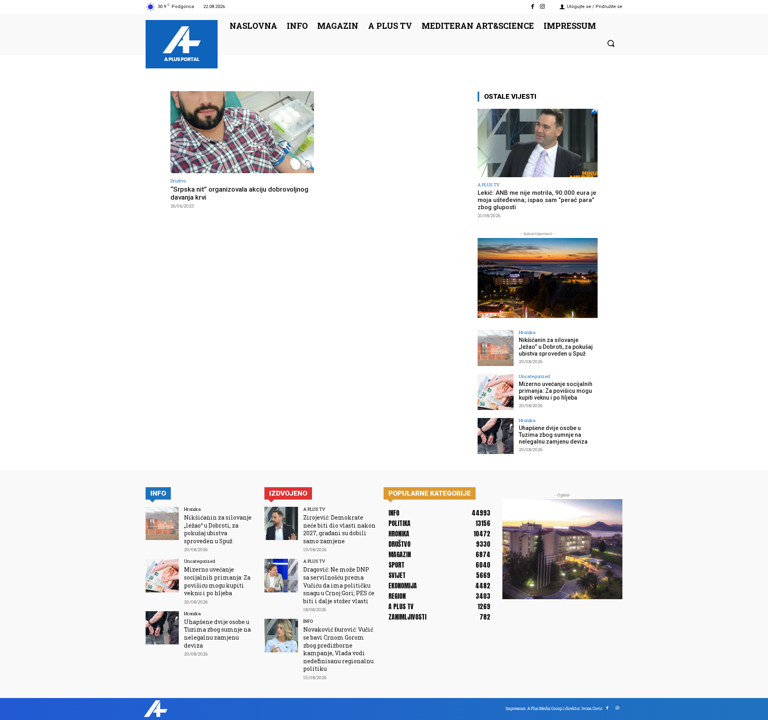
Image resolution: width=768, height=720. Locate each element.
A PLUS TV (489, 184)
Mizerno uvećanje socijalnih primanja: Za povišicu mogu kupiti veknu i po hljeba (555, 391)
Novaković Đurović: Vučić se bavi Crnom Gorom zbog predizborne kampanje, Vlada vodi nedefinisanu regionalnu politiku (338, 649)
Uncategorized (534, 376)
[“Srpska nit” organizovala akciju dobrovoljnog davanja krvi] (242, 132)
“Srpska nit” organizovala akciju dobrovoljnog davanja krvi (239, 193)
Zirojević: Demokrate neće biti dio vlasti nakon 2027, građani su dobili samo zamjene (339, 529)
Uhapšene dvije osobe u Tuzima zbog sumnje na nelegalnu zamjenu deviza (553, 435)
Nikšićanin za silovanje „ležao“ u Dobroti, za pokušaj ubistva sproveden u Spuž (556, 347)
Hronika (527, 332)
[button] (610, 43)
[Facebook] (533, 7)
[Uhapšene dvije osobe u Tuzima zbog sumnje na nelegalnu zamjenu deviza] (496, 436)
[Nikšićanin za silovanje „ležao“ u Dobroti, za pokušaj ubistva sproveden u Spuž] (496, 348)
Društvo (178, 180)
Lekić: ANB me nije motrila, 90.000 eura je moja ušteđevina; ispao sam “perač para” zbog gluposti (537, 200)
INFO (308, 621)
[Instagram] (543, 7)
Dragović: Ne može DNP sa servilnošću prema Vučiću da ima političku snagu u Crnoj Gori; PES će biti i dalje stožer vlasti (338, 585)
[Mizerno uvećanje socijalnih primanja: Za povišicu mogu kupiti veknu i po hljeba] (496, 392)
